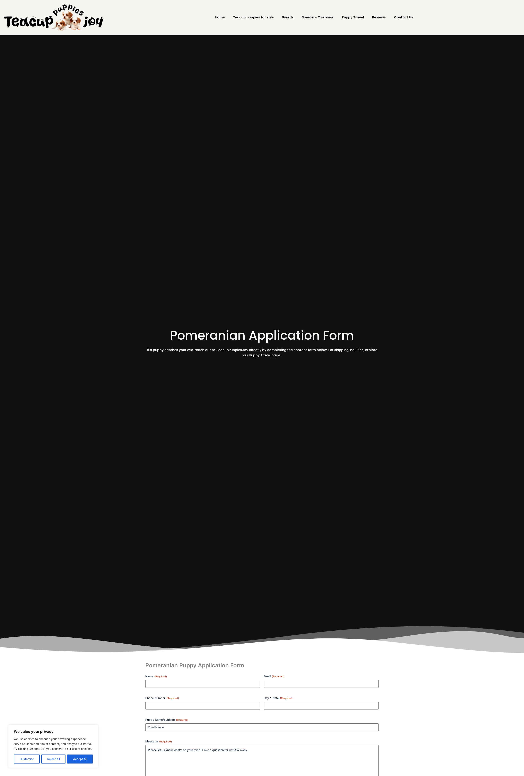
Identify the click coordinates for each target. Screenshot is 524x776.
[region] (53, 746)
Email (274, 676)
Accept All (80, 759)
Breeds (288, 17)
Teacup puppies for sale (253, 17)
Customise (27, 759)
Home (220, 17)
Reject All (53, 759)
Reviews (379, 17)
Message (158, 741)
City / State (278, 698)
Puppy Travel (353, 17)
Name (156, 676)
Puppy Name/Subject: (167, 719)
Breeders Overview (318, 17)
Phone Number (162, 698)
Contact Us (403, 17)
